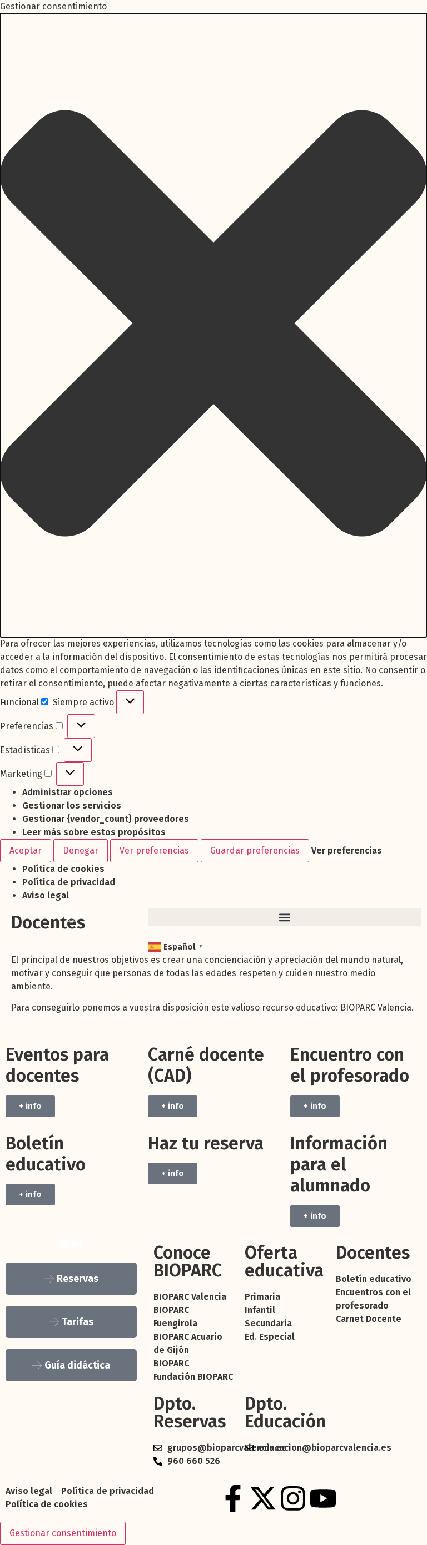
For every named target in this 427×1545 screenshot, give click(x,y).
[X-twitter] (263, 1498)
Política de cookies (63, 869)
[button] (213, 325)
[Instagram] (293, 1498)
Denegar (80, 850)
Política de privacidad (68, 882)
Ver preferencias (154, 850)
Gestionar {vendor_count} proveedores (105, 819)
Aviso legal (45, 895)
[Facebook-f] (233, 1498)
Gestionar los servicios (71, 805)
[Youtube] (323, 1498)
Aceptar (25, 850)
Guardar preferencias (255, 850)
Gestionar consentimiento (62, 1533)
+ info (30, 1106)
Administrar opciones (67, 792)
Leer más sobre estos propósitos (94, 832)
